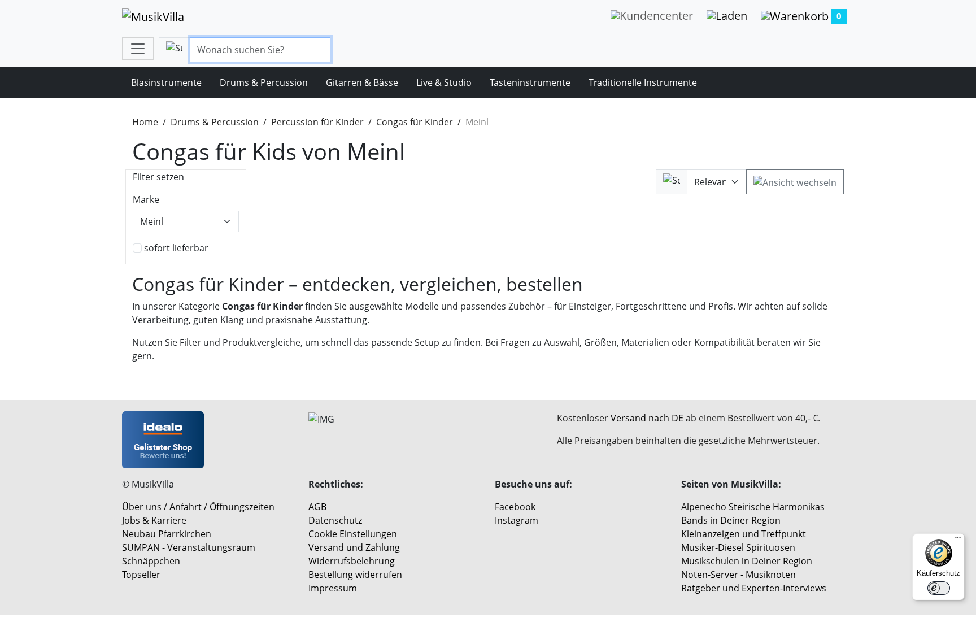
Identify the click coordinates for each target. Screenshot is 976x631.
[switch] (938, 588)
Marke (146, 199)
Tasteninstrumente (530, 82)
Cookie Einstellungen (352, 534)
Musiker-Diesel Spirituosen (738, 547)
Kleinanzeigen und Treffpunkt (743, 534)
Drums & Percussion (264, 82)
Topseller (141, 574)
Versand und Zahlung (354, 547)
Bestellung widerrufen (355, 574)
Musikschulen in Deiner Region (746, 561)
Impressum (332, 588)
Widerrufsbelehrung (351, 561)
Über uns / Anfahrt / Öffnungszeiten (198, 507)
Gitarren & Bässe (362, 82)
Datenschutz (335, 520)
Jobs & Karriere (154, 520)
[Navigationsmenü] (138, 48)
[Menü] (958, 540)
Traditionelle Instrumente (643, 82)
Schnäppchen (151, 561)
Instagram (516, 520)
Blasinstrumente (166, 82)
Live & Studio (444, 82)
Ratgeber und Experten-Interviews (753, 588)
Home (145, 122)
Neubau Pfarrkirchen (166, 534)
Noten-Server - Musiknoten (738, 574)
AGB (317, 507)
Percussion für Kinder (317, 122)
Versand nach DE (647, 418)
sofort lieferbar (176, 248)
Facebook (515, 507)
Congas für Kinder (414, 122)
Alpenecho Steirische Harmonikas (753, 507)
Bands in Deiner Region (731, 520)
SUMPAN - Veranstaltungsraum (188, 547)
